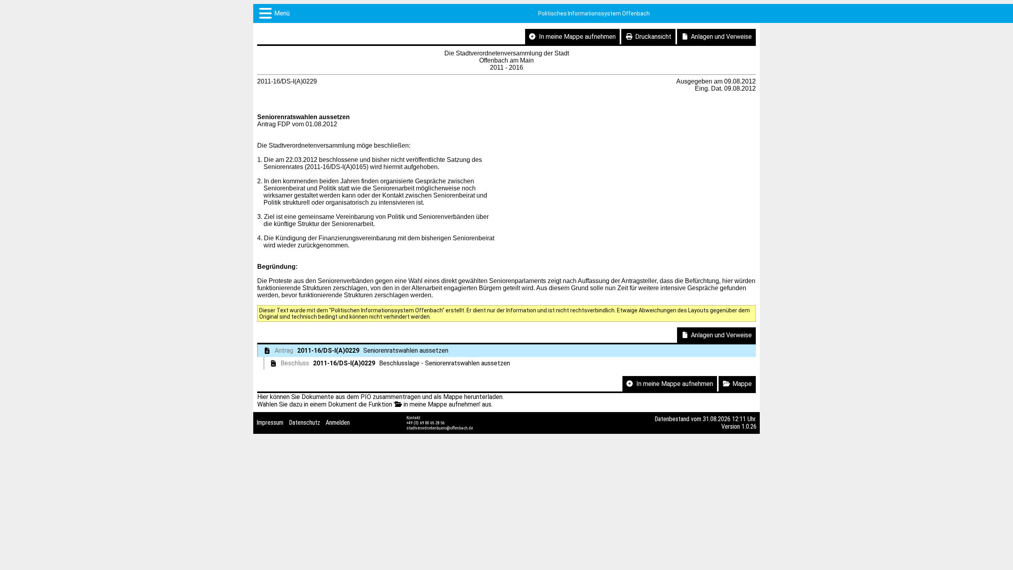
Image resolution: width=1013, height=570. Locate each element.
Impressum (269, 422)
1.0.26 (749, 426)
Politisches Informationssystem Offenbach (594, 13)
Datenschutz (304, 422)
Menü (282, 13)
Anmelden (338, 422)
